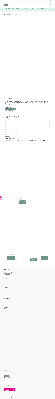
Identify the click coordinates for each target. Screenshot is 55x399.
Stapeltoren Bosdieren (10, 254)
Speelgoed (10, 110)
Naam (6, 129)
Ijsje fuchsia (20, 198)
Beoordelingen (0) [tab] (8, 111)
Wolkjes (12, 110)
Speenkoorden (6, 307)
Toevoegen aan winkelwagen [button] (10, 258)
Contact (48, 0)
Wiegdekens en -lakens (7, 304)
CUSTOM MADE (47, 8)
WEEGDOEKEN (24, 10)
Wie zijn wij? (5, 280)
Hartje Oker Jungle (43, 254)
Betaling (5, 290)
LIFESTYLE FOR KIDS (8, 8)
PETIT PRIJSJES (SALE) (29, 10)
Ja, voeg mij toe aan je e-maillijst (10, 134)
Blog (45, 0)
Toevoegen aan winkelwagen (10, 109)
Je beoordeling (7, 120)
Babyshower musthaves (7, 306)
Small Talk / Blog (6, 281)
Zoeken (6, 4)
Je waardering (7, 119)
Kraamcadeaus (6, 305)
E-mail (6, 131)
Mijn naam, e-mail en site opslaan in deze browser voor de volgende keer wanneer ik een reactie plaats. (18, 133)
